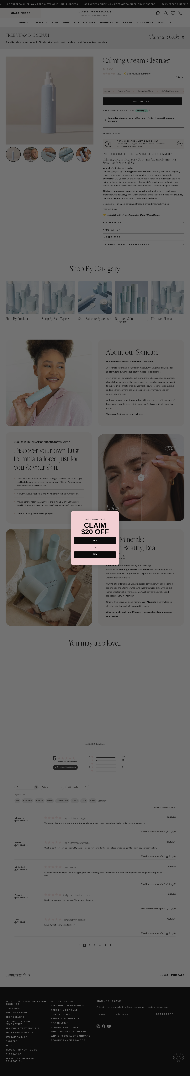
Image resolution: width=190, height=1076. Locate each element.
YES (95, 540)
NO (95, 554)
